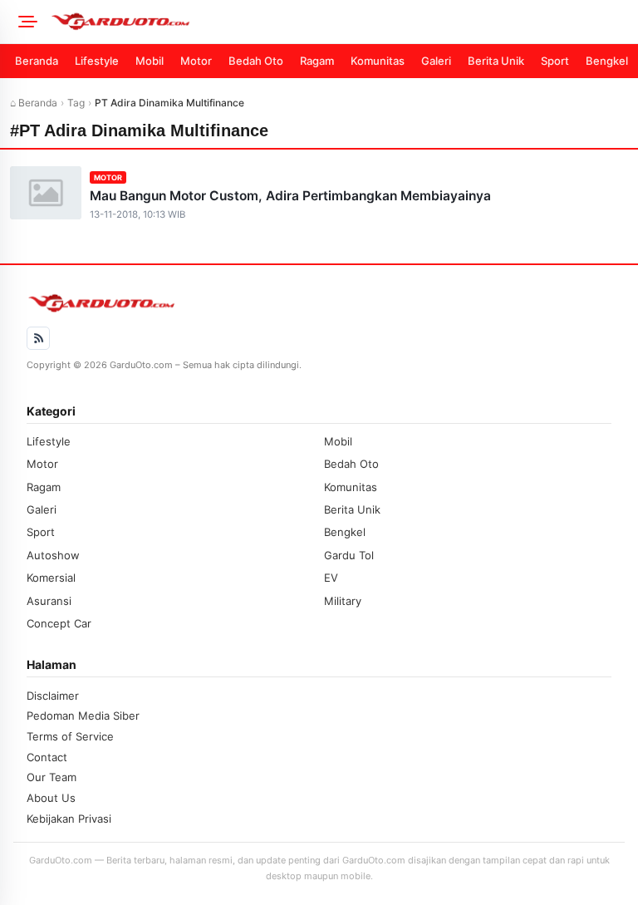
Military (342, 600)
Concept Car (59, 623)
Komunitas (378, 60)
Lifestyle (97, 60)
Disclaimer (53, 695)
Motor (196, 60)
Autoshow (53, 555)
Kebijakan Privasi (69, 818)
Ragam (317, 60)
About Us (51, 797)
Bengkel (607, 60)
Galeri (436, 60)
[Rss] (38, 338)
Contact (47, 757)
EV (331, 577)
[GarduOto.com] (339, 21)
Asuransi (49, 600)
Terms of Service (70, 736)
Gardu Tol (349, 555)
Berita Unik (496, 60)
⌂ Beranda (33, 102)
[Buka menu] (25, 22)
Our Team (51, 777)
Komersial (51, 577)
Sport (555, 60)
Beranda (36, 60)
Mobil (149, 60)
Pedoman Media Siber (83, 715)
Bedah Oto (255, 60)
